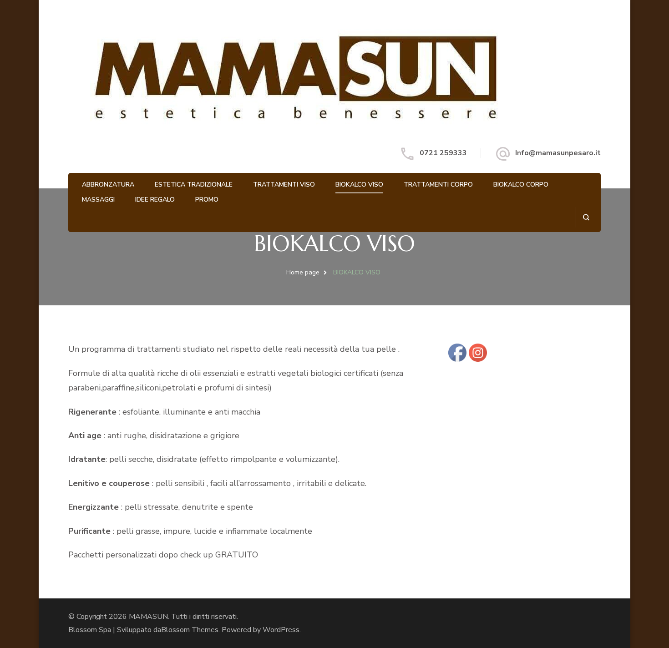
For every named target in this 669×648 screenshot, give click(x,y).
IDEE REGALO (155, 199)
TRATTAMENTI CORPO (438, 184)
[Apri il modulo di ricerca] (586, 217)
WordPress (281, 630)
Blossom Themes (189, 630)
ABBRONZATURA (108, 184)
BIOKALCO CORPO (520, 184)
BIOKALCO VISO (359, 184)
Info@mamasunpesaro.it (558, 153)
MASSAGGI (98, 199)
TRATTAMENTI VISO (284, 184)
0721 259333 (443, 153)
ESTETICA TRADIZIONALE (194, 184)
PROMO (206, 199)
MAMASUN (148, 617)
